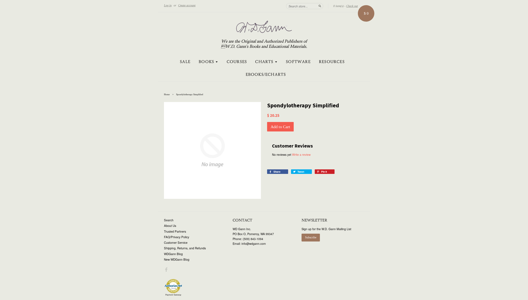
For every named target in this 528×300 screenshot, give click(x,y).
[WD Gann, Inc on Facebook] (166, 270)
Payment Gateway (173, 295)
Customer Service (175, 242)
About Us (170, 226)
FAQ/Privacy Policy (176, 237)
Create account (187, 5)
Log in (168, 5)
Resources (332, 62)
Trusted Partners (175, 231)
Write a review (301, 154)
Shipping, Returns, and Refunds (185, 248)
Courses (237, 62)
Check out (352, 6)
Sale (185, 62)
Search (168, 220)
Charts (265, 62)
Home (167, 94)
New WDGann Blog (176, 259)
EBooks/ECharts (266, 75)
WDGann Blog (173, 254)
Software (298, 62)
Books (207, 62)
